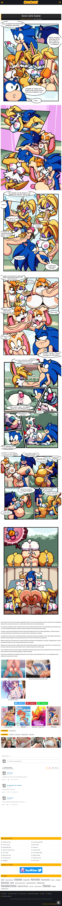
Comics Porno (29, 19)
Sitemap (49, 893)
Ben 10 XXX (36, 844)
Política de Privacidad (33, 893)
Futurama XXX (36, 850)
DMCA (43, 893)
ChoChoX (23, 19)
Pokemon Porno (37, 858)
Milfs (12, 883)
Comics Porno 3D (9, 880)
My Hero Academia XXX (20, 883)
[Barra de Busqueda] (60, 2)
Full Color (11, 734)
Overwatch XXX (6, 858)
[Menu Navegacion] (2, 2)
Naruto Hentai (36, 855)
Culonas (18, 879)
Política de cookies (6, 896)
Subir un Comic (13, 893)
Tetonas (47, 886)
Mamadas (5, 883)
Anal (2, 880)
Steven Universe (38, 886)
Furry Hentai (17, 734)
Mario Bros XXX (7, 855)
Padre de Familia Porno (8, 850)
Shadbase (5, 860)
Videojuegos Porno (4, 888)
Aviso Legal (22, 893)
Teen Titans (36, 860)
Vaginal (53, 886)
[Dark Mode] (58, 902)
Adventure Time (7, 842)
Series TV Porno (23, 886)
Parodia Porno (41, 883)
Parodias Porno (24, 734)
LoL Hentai (5, 852)
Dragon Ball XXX (7, 847)
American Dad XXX (37, 842)
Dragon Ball (26, 880)
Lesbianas (58, 880)
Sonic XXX (31, 734)
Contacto (4, 893)
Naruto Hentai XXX (31, 883)
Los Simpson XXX (37, 852)
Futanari (52, 880)
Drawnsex (35, 847)
